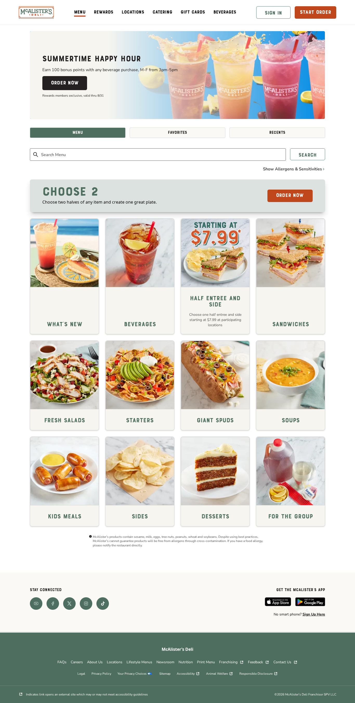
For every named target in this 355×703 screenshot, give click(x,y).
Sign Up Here (314, 614)
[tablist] (177, 133)
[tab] (78, 133)
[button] (273, 12)
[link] (36, 12)
